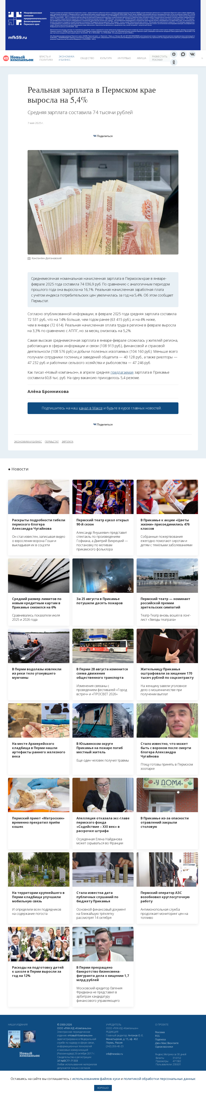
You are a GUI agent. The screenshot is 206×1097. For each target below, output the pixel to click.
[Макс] (183, 54)
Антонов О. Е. (135, 1035)
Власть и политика (46, 58)
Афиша (141, 58)
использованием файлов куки (96, 1079)
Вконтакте (173, 1043)
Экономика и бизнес (66, 58)
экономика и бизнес (28, 441)
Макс (164, 1043)
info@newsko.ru (114, 1054)
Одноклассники (164, 1046)
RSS (157, 1036)
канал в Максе (90, 408)
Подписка (160, 1039)
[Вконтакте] (192, 54)
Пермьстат (52, 441)
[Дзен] (173, 54)
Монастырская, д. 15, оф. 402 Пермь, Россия (122, 1040)
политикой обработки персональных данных (159, 1079)
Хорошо (103, 1088)
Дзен (158, 1043)
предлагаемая (122, 372)
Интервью (124, 58)
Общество (87, 58)
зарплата (67, 441)
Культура (106, 58)
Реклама (160, 1032)
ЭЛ (67, 1060)
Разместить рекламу (159, 58)
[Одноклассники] (173, 62)
